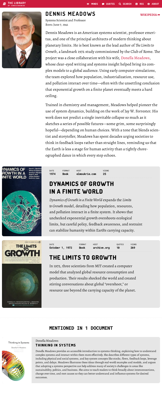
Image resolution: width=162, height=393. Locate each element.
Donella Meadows (135, 58)
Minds (92, 3)
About (153, 3)
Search (125, 3)
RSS (140, 3)
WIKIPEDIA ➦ (150, 15)
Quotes (108, 3)
